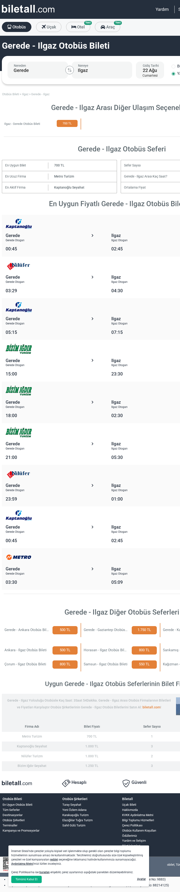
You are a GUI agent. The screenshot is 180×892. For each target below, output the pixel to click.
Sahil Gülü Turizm (73, 825)
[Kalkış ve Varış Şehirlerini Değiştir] (69, 70)
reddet (54, 859)
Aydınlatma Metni (22, 863)
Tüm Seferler (11, 810)
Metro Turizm (64, 176)
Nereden (20, 65)
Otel (83, 25)
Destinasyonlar (12, 815)
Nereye (83, 65)
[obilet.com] (28, 13)
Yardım (162, 9)
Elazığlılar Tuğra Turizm (77, 820)
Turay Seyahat (71, 804)
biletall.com (151, 707)
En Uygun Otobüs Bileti (17, 804)
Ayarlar (141, 879)
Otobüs (18, 26)
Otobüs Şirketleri (14, 820)
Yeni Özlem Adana (74, 810)
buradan (44, 872)
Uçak (51, 26)
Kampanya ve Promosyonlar (21, 830)
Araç (112, 25)
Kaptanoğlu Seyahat (69, 187)
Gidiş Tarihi (151, 65)
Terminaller (10, 825)
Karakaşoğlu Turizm (75, 815)
